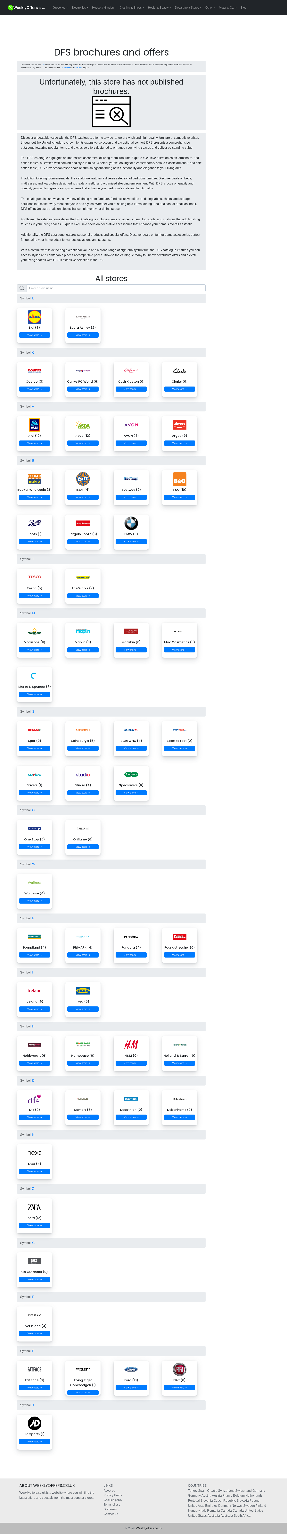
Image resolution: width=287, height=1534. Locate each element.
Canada (226, 1510)
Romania (213, 1510)
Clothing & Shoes (131, 7)
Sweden (249, 1505)
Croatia (212, 1490)
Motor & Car (226, 7)
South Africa (242, 1515)
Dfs (43, 65)
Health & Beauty (158, 7)
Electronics (79, 7)
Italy (203, 1510)
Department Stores (187, 7)
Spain (202, 1490)
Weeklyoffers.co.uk (149, 1528)
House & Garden (103, 7)
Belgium (239, 1495)
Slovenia (207, 1500)
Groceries (59, 7)
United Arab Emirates (202, 1505)
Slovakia (243, 1500)
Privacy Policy (113, 1495)
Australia (214, 1515)
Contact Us (111, 1513)
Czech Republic (225, 1500)
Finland (261, 1505)
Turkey (192, 1490)
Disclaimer (65, 68)
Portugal (194, 1500)
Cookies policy (113, 1499)
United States (253, 1510)
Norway (237, 1505)
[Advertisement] (111, 35)
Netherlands (253, 1495)
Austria (206, 1495)
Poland (254, 1500)
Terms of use (112, 1504)
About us (78, 68)
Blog (243, 7)
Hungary (194, 1510)
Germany (258, 1490)
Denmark (224, 1505)
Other (209, 7)
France (227, 1495)
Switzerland (226, 1490)
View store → (34, 335)
